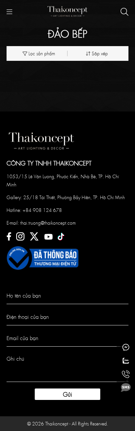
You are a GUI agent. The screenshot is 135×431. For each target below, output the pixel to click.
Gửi (67, 394)
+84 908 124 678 (42, 210)
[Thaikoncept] (67, 11)
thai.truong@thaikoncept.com (48, 222)
